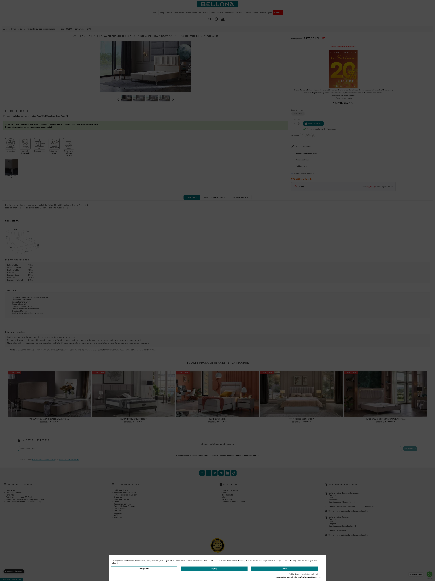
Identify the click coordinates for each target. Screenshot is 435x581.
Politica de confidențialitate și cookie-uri (303, 574)
